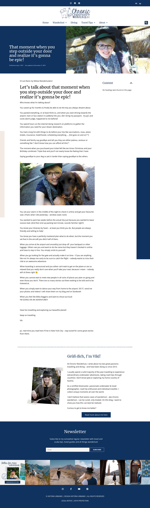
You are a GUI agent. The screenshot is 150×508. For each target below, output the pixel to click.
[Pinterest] (79, 3)
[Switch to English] (136, 3)
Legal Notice (66, 501)
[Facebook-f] (71, 489)
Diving (74, 22)
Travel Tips (87, 22)
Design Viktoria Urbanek (74, 496)
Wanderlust (58, 22)
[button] (146, 22)
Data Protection (81, 501)
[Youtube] (79, 489)
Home (46, 22)
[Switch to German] (140, 3)
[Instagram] (71, 3)
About (102, 22)
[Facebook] (75, 3)
